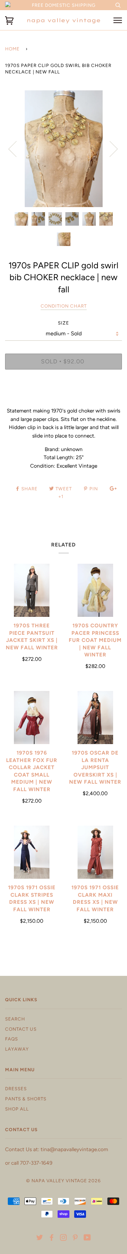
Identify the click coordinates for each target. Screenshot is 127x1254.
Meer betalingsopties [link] (63, 398)
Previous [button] (16, 149)
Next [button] (109, 149)
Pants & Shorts (25, 1098)
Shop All (17, 1109)
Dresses (16, 1088)
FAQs (11, 1039)
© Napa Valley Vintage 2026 (63, 1180)
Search (15, 1019)
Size (63, 323)
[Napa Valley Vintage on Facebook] (51, 1238)
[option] (63, 148)
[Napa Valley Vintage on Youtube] (87, 1238)
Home (12, 48)
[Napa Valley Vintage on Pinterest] (75, 1238)
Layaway (17, 1049)
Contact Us (21, 1029)
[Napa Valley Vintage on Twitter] (39, 1238)
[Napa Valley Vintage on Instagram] (63, 1238)
